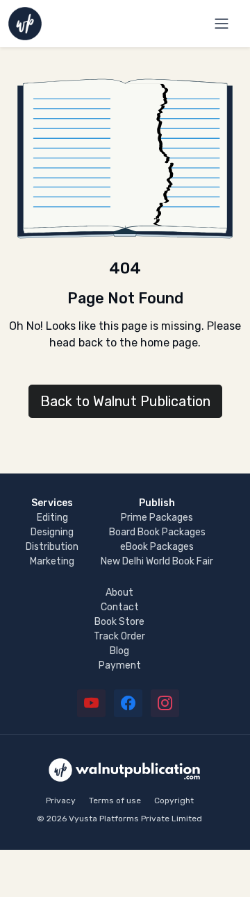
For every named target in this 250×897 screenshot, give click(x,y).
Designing (52, 532)
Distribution (52, 547)
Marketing (52, 561)
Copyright (174, 800)
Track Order (119, 636)
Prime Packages (157, 517)
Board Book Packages (157, 532)
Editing (52, 517)
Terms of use (115, 800)
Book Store (119, 622)
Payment (120, 665)
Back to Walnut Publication (125, 401)
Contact (120, 607)
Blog (119, 651)
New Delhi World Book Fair (157, 561)
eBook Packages (157, 547)
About (119, 592)
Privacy (61, 800)
